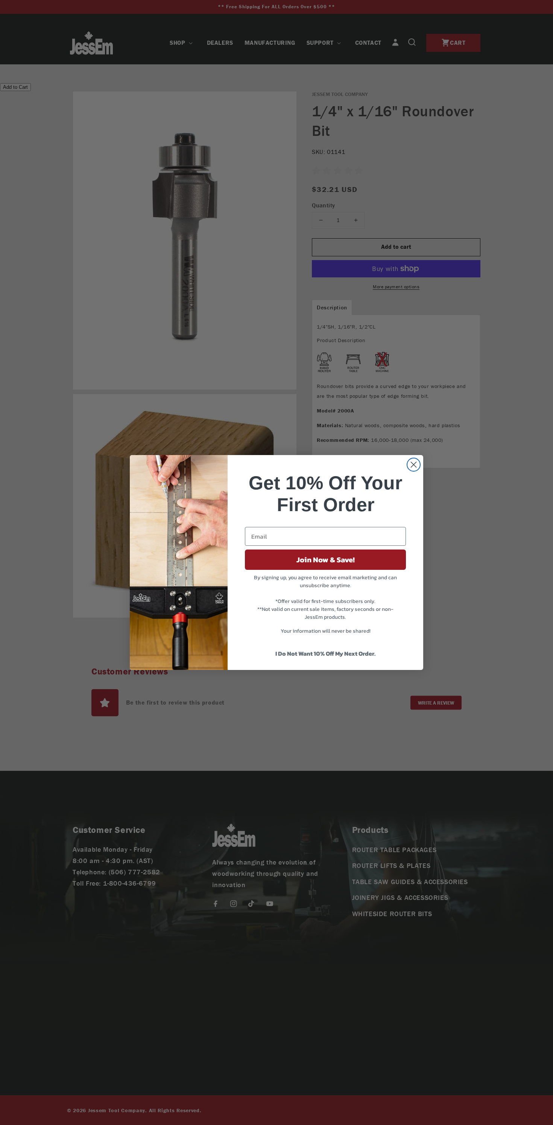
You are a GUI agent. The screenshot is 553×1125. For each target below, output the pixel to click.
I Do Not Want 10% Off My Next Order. (325, 653)
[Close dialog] (413, 464)
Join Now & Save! (325, 559)
